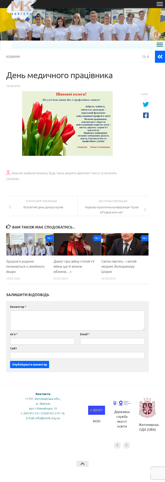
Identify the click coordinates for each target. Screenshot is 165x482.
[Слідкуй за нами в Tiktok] (134, 472)
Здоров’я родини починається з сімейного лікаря (25, 266)
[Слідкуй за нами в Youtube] (149, 472)
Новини (13, 57)
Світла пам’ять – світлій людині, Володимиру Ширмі (118, 266)
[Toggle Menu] (160, 4)
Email (85, 334)
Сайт (13, 348)
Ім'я (14, 334)
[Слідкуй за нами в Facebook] (141, 472)
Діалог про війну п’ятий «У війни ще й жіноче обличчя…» (74, 266)
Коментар (18, 306)
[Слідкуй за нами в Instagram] (156, 472)
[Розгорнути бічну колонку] (160, 57)
